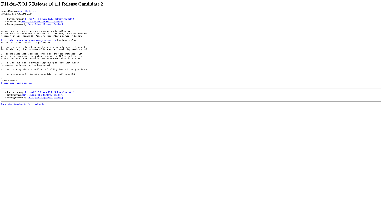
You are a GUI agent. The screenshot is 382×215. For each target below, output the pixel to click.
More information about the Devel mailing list (22, 104)
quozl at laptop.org (27, 11)
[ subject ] (48, 24)
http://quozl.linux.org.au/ (16, 83)
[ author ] (58, 24)
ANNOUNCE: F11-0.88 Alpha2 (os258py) (42, 21)
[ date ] (31, 24)
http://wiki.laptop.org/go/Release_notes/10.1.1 (28, 40)
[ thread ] (39, 24)
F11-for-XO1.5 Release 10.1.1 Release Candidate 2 (49, 19)
